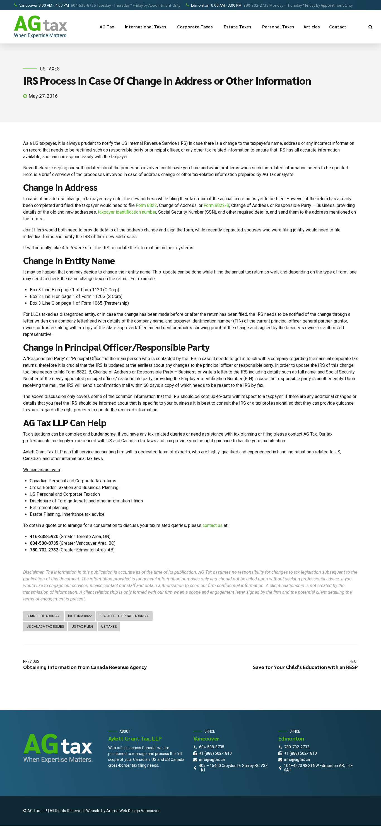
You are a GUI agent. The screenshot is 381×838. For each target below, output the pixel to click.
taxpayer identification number (127, 212)
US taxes (109, 627)
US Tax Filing (82, 627)
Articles (311, 27)
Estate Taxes (237, 27)
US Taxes (50, 69)
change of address (43, 616)
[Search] (370, 27)
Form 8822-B (216, 205)
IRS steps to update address (124, 616)
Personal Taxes (278, 27)
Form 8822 (146, 205)
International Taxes (145, 27)
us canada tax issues (45, 627)
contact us (212, 525)
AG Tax (107, 27)
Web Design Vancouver (139, 810)
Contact (337, 27)
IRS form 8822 (80, 616)
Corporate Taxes (195, 27)
